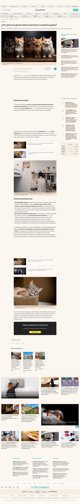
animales (48, 131)
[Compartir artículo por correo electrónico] (24, 71)
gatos (16, 19)
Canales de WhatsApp (22, 495)
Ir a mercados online (5, 16)
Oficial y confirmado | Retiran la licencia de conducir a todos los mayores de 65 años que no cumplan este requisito (69, 51)
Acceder (75, 10)
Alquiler (42, 6)
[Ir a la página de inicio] (7, 10)
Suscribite (32, 495)
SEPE (35, 483)
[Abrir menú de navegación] (2, 10)
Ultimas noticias (5, 13)
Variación (70, 144)
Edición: (74, 6)
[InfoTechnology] (53, 492)
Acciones (51, 6)
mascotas (17, 343)
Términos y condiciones (41, 497)
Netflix (67, 6)
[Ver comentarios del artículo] (27, 71)
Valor (77, 144)
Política (37, 13)
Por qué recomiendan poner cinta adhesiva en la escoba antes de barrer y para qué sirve (70, 56)
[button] (77, 426)
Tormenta (4, 6)
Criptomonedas (56, 13)
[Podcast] (44, 492)
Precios (40, 483)
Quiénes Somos (42, 495)
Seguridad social (14, 6)
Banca (65, 13)
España (23, 343)
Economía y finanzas (17, 13)
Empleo (59, 6)
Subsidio (55, 483)
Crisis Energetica (47, 483)
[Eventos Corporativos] (31, 492)
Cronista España (4, 19)
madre (33, 108)
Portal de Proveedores (53, 495)
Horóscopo (62, 483)
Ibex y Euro (28, 13)
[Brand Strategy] (38, 491)
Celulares (23, 483)
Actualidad (45, 13)
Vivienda (34, 6)
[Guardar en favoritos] (55, 69)
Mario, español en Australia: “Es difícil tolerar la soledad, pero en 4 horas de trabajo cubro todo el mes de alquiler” (69, 62)
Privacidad (49, 497)
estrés (48, 215)
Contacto (11, 495)
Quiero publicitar (36, 332)
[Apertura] (25, 492)
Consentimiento (55, 497)
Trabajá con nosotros (66, 495)
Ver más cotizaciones (74, 16)
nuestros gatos (23, 75)
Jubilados (25, 6)
